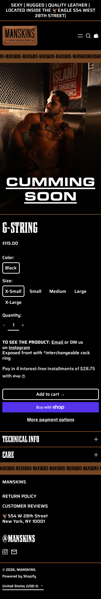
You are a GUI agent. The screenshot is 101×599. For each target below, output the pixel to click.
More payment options (50, 419)
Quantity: (11, 315)
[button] (88, 35)
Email (57, 342)
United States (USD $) (20, 586)
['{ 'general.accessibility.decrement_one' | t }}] (4, 325)
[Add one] (23, 325)
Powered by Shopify (19, 576)
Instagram (19, 347)
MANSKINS (14, 481)
